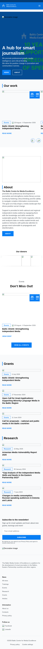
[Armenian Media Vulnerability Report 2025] (21, 445)
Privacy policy (7, 615)
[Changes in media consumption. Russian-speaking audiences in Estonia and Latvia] (21, 488)
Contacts (5, 612)
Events (4, 588)
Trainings (5, 584)
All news (5, 580)
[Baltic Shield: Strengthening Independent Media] (21, 370)
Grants (4, 595)
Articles (4, 598)
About (17, 72)
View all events (21, 345)
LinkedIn (8, 629)
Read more (7, 133)
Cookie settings (27, 644)
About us (5, 608)
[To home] (8, 6)
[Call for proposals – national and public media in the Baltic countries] (21, 413)
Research (5, 591)
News (6, 72)
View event (7, 336)
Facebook (8, 626)
